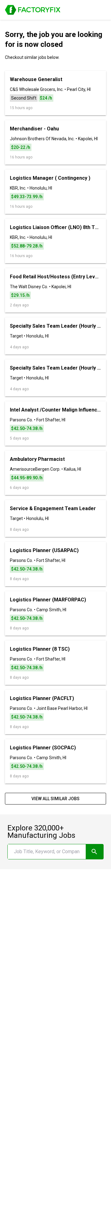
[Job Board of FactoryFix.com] (32, 10)
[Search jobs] (94, 851)
